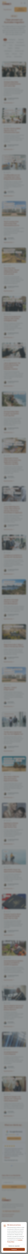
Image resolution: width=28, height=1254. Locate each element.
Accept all (14, 1249)
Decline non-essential (14, 1246)
